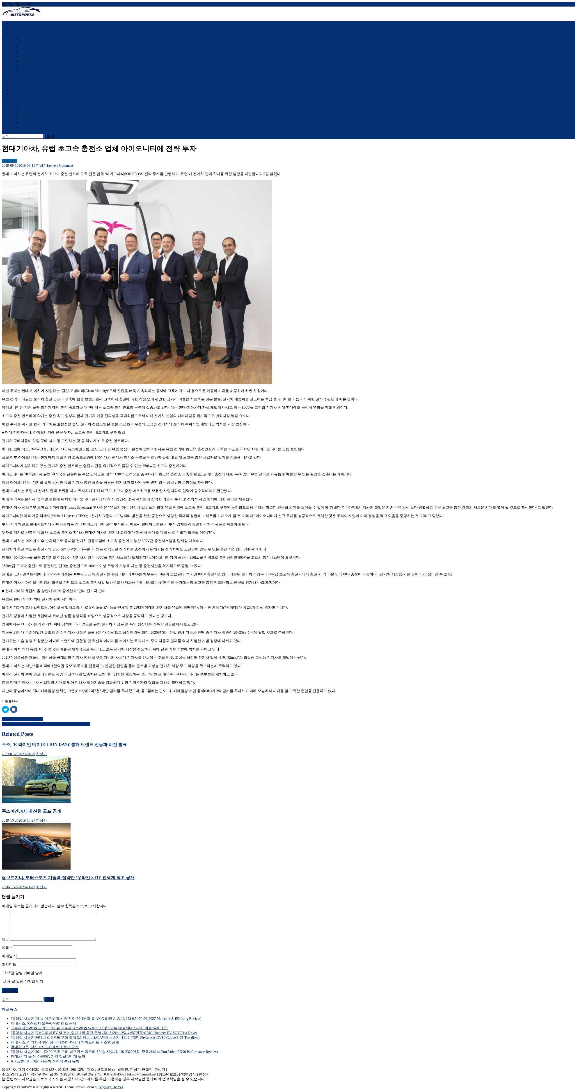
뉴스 (14, 33)
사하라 (25, 127)
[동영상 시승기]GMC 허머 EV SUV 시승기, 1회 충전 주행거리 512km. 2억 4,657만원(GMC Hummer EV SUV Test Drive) (104, 1033)
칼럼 (14, 89)
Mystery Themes (111, 1087)
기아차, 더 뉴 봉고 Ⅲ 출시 (22, 719)
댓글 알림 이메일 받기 (24, 973)
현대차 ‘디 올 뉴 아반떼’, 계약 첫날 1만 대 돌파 (48, 1056)
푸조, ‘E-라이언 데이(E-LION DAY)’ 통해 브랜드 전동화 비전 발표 (64, 744)
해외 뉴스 (27, 42)
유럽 (23, 104)
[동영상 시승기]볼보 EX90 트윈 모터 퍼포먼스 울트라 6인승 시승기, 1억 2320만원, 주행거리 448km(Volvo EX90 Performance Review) (114, 1052)
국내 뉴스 (27, 37)
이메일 (8, 956)
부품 (23, 56)
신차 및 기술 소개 (25, 85)
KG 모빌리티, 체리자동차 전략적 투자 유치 (45, 1061)
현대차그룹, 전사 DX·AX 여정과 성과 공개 (45, 1047)
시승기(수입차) (23, 28)
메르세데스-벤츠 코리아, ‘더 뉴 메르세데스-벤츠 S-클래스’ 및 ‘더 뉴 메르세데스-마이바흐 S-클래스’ (89, 1028)
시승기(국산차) (23, 23)
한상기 (41, 165)
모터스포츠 (29, 75)
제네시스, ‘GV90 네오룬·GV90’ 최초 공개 (43, 1023)
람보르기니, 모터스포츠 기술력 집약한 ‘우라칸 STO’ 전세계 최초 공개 (68, 877)
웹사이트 (9, 964)
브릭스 (25, 66)
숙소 (23, 123)
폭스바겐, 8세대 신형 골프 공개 (31, 811)
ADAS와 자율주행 (34, 61)
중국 (23, 47)
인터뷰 (25, 80)
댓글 (5, 939)
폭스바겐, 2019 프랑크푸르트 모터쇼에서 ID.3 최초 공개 (46, 724)
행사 (14, 94)
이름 (7, 948)
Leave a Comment (60, 165)
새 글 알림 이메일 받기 (25, 981)
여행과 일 (18, 99)
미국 (23, 118)
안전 (23, 71)
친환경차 (27, 52)
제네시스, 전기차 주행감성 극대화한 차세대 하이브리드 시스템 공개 (65, 1042)
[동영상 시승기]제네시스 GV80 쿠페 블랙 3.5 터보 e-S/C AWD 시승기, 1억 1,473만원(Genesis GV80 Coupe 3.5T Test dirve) (105, 1037)
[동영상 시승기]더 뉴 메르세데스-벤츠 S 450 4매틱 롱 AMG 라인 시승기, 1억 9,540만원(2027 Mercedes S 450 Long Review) (106, 1018)
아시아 (25, 113)
